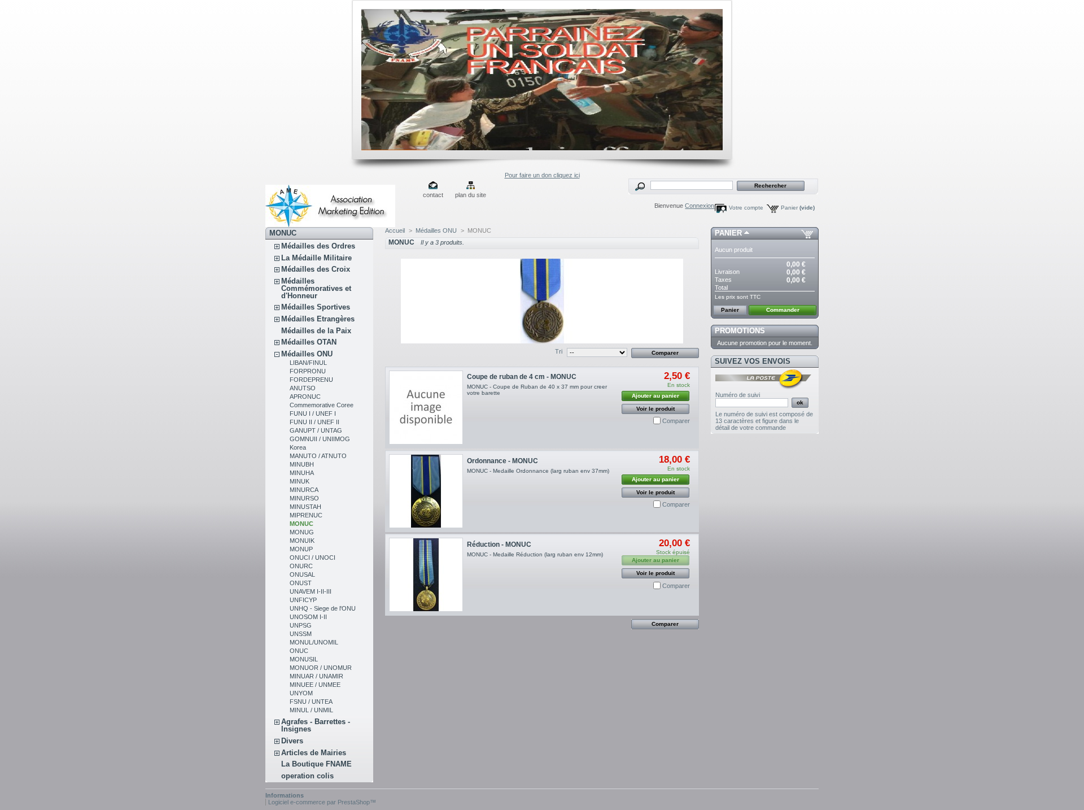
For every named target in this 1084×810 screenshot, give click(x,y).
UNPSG (301, 625)
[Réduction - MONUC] (426, 575)
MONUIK (302, 540)
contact (433, 194)
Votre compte (746, 207)
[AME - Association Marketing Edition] (339, 202)
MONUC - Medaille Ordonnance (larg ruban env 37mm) (538, 471)
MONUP (301, 549)
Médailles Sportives (315, 307)
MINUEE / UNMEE (315, 684)
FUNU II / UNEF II (314, 422)
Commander (782, 310)
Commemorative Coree (321, 405)
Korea (298, 447)
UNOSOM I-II (308, 616)
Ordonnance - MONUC (502, 461)
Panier (798, 207)
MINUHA (302, 472)
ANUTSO (303, 388)
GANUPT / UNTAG (316, 430)
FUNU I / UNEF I (313, 413)
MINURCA (304, 489)
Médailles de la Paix (316, 330)
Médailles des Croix (315, 269)
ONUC (299, 650)
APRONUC (305, 396)
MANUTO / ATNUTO (318, 455)
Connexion (699, 205)
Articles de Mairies (313, 752)
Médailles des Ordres (318, 246)
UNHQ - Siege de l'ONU (323, 608)
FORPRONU (308, 371)
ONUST (301, 583)
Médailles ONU (307, 354)
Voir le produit (655, 409)
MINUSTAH (305, 506)
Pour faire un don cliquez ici (542, 175)
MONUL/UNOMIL (314, 642)
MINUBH (302, 464)
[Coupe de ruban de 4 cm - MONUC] (426, 408)
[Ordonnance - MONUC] (426, 491)
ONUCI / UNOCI (312, 557)
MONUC (301, 523)
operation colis (307, 776)
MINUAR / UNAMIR (316, 676)
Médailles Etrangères (318, 319)
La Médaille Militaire (316, 258)
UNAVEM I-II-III (310, 591)
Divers (292, 741)
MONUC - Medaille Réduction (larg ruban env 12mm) (535, 554)
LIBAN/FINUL (308, 362)
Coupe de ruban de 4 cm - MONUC (521, 377)
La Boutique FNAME (316, 764)
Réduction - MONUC (499, 544)
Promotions (740, 330)
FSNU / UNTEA (311, 701)
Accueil (395, 230)
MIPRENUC (306, 515)
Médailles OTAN (308, 342)
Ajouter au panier (655, 396)
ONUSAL (302, 574)
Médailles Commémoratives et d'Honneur (316, 288)
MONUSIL (304, 659)
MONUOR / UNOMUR (321, 667)
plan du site (470, 194)
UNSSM (301, 633)
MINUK (299, 481)
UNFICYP (303, 599)
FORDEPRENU (311, 379)
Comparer (676, 420)
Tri (558, 351)
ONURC (301, 566)
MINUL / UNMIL (311, 710)
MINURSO (304, 498)
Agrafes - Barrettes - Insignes (315, 725)
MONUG (302, 532)
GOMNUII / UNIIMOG (320, 439)
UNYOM (301, 693)
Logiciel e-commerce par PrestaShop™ (322, 802)
